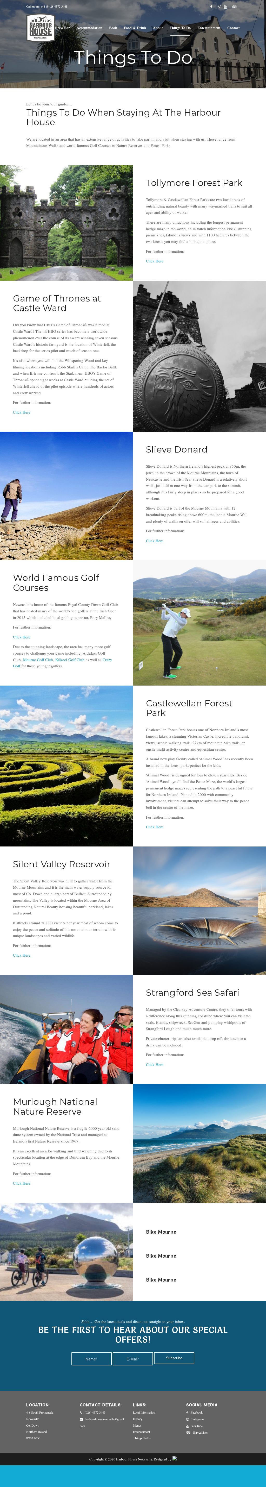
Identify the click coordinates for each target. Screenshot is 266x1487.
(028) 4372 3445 (95, 1412)
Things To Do (142, 1438)
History (137, 1419)
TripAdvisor (200, 1432)
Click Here (21, 412)
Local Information (144, 1412)
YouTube (197, 1426)
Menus (137, 1425)
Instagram (197, 1419)
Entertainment (141, 1431)
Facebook (197, 1412)
